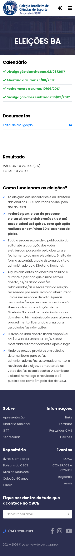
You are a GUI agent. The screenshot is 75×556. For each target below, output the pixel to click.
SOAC (67, 459)
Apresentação (14, 417)
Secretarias (11, 437)
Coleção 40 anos (15, 478)
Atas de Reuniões (16, 472)
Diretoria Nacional (16, 424)
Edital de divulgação (18, 125)
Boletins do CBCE (15, 465)
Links (68, 417)
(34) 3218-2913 (20, 531)
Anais (68, 483)
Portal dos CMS (60, 430)
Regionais (65, 477)
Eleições (66, 437)
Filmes (7, 485)
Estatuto (65, 424)
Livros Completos (16, 459)
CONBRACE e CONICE (62, 467)
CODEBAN (52, 545)
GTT (6, 430)
